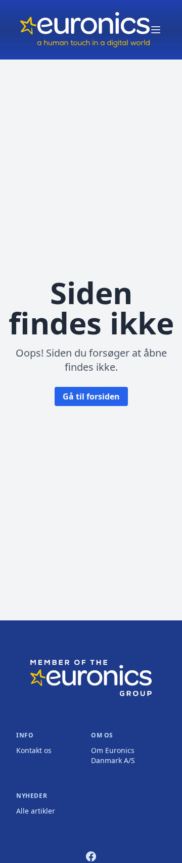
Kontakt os (34, 750)
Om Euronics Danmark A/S (113, 755)
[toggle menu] (156, 30)
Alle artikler (35, 811)
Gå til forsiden (91, 396)
